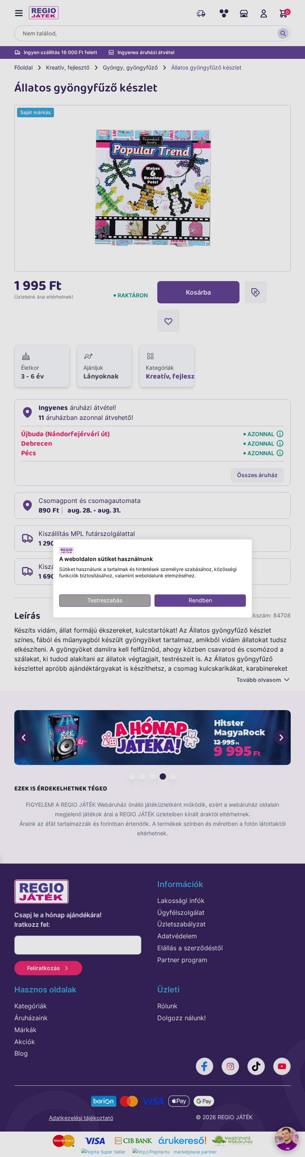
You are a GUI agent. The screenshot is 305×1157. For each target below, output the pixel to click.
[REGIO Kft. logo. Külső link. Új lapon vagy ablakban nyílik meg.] (66, 550)
